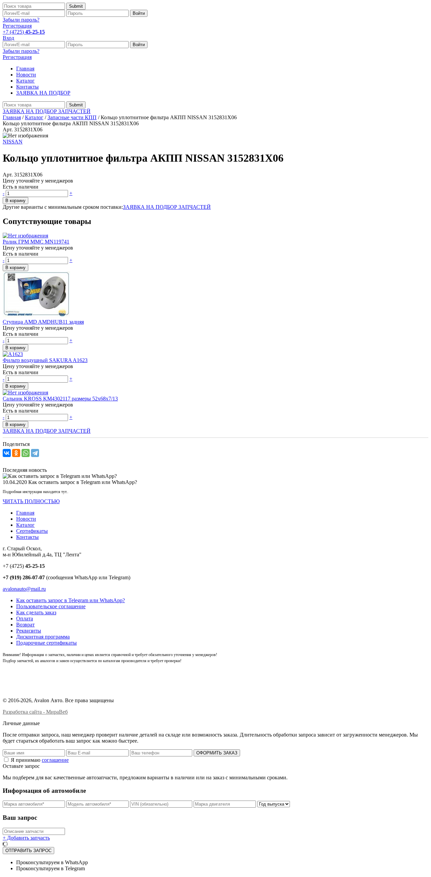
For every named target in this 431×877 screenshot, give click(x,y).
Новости (26, 74)
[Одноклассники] (16, 453)
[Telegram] (35, 453)
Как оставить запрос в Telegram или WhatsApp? (70, 600)
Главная (25, 68)
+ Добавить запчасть (26, 838)
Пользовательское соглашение (51, 606)
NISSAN (13, 141)
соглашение (55, 760)
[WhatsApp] (26, 453)
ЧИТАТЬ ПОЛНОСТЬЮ (31, 501)
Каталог (25, 81)
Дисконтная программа (43, 637)
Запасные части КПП (72, 117)
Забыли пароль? (21, 20)
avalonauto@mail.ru (24, 589)
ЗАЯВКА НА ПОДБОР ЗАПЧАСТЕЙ (47, 111)
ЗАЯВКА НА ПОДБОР (43, 93)
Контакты (27, 87)
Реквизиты (28, 631)
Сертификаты (32, 531)
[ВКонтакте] (7, 453)
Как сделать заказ (36, 612)
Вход (8, 38)
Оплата (24, 618)
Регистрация (17, 26)
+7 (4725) (24, 32)
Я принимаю (39, 760)
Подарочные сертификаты (46, 643)
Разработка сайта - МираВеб (35, 712)
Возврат (25, 624)
